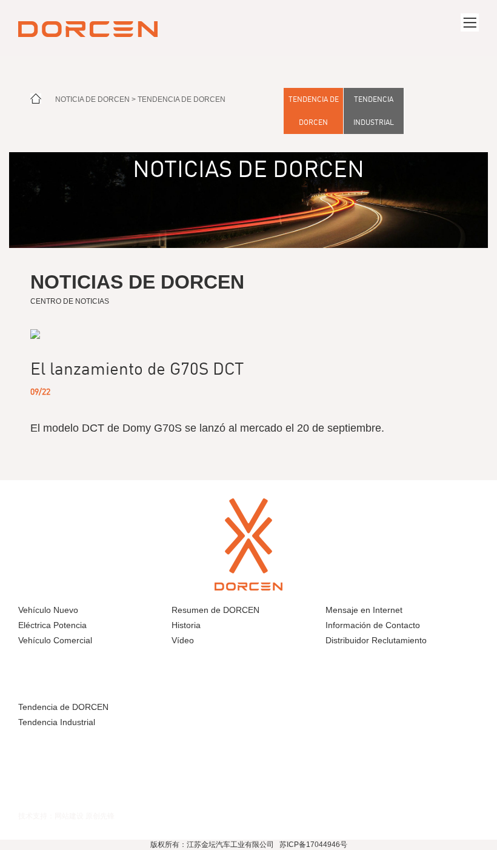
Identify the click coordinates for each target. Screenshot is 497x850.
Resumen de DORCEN (215, 610)
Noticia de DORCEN (92, 99)
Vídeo (183, 640)
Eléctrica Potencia (52, 625)
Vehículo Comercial (55, 640)
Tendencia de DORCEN (181, 99)
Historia (186, 625)
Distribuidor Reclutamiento (376, 640)
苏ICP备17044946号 (313, 844)
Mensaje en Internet (363, 610)
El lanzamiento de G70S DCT (137, 368)
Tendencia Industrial (373, 111)
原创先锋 (100, 815)
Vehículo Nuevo (48, 610)
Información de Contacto (372, 625)
